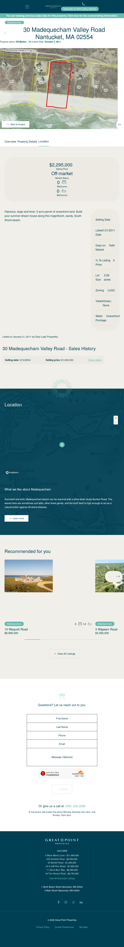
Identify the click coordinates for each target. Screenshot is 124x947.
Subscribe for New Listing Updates (79, 8)
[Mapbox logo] (12, 472)
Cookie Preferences (64, 927)
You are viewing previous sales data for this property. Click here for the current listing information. (62, 15)
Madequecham (14, 22)
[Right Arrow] (118, 576)
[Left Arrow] (110, 576)
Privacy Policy (42, 927)
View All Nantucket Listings (62, 878)
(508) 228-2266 (75, 806)
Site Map (83, 927)
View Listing (94, 360)
